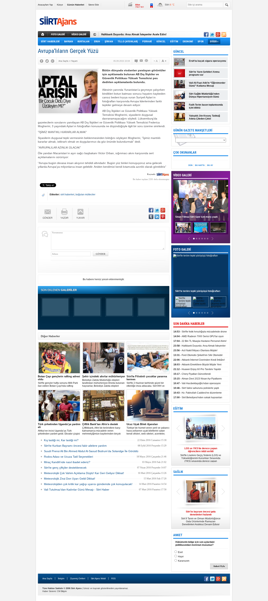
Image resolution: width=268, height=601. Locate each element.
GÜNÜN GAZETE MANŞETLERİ (192, 130)
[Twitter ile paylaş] (212, 34)
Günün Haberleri (75, 5)
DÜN (190, 165)
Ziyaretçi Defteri (77, 578)
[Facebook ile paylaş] (206, 34)
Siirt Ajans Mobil (98, 578)
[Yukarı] (80, 214)
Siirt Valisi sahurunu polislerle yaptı (196, 388)
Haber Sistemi (49, 591)
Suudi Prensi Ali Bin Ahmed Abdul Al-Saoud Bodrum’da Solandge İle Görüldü (91, 451)
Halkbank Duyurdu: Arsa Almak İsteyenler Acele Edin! (133, 34)
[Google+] (52, 61)
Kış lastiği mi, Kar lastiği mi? (61, 440)
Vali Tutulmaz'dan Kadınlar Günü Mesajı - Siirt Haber (76, 489)
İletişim (61, 578)
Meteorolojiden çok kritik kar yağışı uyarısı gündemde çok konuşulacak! (88, 484)
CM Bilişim (62, 591)
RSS (113, 578)
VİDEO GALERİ (182, 175)
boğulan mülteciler (85, 194)
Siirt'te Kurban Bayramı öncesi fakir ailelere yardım (75, 445)
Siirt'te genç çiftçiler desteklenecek (65, 467)
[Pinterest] (162, 216)
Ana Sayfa (47, 578)
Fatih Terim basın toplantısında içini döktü (206, 106)
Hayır (181, 556)
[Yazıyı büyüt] (164, 61)
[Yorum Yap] (136, 61)
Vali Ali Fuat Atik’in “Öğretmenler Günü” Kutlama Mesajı (207, 84)
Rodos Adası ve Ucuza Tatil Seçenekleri (68, 456)
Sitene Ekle (93, 5)
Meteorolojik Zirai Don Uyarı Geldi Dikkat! (69, 478)
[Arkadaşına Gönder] (141, 61)
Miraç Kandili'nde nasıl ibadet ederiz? (67, 462)
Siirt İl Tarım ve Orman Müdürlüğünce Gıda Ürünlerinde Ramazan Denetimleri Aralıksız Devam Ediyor (201, 518)
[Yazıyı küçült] (155, 61)
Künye (60, 5)
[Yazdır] (146, 61)
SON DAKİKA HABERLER (188, 324)
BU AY (210, 165)
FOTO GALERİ (182, 249)
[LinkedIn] (157, 216)
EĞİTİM (178, 408)
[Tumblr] (151, 216)
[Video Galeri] (79, 34)
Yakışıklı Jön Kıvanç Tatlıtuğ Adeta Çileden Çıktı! (204, 117)
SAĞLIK (178, 472)
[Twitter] (47, 61)
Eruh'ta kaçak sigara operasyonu (207, 61)
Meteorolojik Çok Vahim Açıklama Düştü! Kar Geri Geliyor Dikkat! (84, 473)
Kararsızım (183, 560)
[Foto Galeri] (58, 34)
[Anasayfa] (43, 34)
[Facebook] (41, 61)
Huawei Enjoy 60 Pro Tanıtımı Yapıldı (197, 369)
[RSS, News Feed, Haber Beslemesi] (224, 34)
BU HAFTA (200, 165)
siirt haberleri (67, 194)
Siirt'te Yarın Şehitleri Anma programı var (204, 73)
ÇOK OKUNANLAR (184, 152)
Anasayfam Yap (45, 5)
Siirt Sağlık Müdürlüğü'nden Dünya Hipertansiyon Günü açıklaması (204, 95)
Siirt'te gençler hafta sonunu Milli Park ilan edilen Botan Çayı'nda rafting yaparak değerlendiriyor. (59, 381)
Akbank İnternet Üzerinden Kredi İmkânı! (199, 359)
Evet (180, 552)
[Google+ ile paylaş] (218, 34)
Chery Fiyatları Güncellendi (192, 374)
